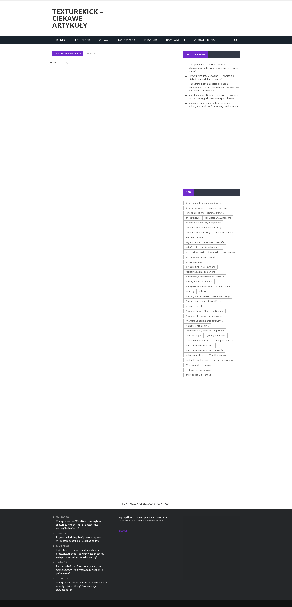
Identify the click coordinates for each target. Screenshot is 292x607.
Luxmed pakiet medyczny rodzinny (203, 227)
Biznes (60, 40)
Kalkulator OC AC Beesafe (218, 217)
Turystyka (150, 40)
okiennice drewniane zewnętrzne (203, 256)
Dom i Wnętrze (175, 40)
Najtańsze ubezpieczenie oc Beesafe (205, 242)
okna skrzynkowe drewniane (200, 266)
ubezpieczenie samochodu (199, 345)
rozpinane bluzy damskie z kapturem (205, 330)
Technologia (82, 40)
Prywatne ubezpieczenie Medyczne (204, 315)
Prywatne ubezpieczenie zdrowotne (204, 320)
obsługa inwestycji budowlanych (202, 252)
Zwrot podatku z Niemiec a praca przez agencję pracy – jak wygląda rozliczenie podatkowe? (213, 96)
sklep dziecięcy (193, 335)
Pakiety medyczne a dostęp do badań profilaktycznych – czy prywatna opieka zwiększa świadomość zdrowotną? (214, 87)
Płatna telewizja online (197, 325)
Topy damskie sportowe (198, 340)
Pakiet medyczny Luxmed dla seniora (205, 276)
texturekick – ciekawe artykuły (77, 18)
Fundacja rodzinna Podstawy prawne (205, 212)
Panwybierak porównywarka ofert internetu (208, 286)
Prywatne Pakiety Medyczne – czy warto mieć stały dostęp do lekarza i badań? (212, 77)
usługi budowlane (195, 355)
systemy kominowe (215, 335)
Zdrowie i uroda (205, 40)
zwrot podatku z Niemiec (198, 374)
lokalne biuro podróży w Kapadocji (203, 222)
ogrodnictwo (229, 252)
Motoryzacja (126, 40)
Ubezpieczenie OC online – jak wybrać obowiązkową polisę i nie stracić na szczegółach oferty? (213, 68)
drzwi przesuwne (194, 207)
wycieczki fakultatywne (197, 360)
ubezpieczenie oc (224, 340)
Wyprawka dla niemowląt (198, 364)
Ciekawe (104, 40)
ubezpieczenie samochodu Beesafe (204, 350)
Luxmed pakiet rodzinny (198, 232)
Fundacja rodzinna (217, 207)
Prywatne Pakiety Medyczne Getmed (204, 310)
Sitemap (123, 530)
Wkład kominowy (217, 355)
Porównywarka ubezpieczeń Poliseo (204, 301)
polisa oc (203, 291)
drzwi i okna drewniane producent (203, 202)
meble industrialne (224, 232)
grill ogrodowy (193, 217)
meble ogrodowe (194, 237)
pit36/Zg (190, 291)
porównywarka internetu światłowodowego (208, 296)
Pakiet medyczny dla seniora (200, 271)
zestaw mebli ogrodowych (199, 369)
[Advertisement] (178, 17)
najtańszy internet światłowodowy (203, 247)
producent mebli (194, 306)
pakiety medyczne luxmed (199, 281)
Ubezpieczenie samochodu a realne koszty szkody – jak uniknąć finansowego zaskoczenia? (214, 104)
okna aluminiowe (194, 261)
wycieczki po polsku (224, 360)
